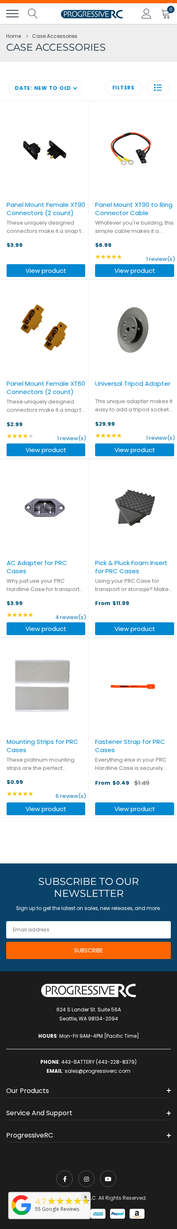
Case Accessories (54, 36)
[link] (64, 1178)
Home (13, 36)
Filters (123, 87)
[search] (33, 13)
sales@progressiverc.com (97, 1070)
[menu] (12, 13)
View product (46, 270)
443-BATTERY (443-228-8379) (99, 1061)
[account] (146, 13)
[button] (158, 87)
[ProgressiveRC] (21, 1215)
